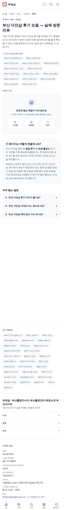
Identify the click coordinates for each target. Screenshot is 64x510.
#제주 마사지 (47, 372)
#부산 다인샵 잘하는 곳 (13, 58)
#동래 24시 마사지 (41, 346)
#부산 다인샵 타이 (51, 63)
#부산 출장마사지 (11, 340)
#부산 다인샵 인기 (11, 79)
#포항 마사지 (9, 366)
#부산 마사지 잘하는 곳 (13, 335)
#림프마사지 (39, 382)
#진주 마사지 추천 (27, 361)
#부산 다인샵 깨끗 (11, 84)
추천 (12, 14)
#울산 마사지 (42, 366)
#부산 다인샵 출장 (50, 73)
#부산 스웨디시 (32, 335)
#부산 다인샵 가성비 (31, 73)
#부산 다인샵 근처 (35, 68)
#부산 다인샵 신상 (30, 79)
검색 (47, 125)
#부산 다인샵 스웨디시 (31, 63)
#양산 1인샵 (43, 361)
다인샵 (26, 14)
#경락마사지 (25, 382)
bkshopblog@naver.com (15, 497)
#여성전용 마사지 (27, 377)
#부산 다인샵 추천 (33, 58)
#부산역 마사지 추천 (12, 351)
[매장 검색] (44, 4)
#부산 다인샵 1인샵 (11, 73)
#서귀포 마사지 (10, 377)
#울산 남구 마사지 (11, 372)
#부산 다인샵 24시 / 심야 (13, 68)
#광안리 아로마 (10, 346)
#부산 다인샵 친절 (48, 79)
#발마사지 (8, 387)
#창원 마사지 (45, 356)
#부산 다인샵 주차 (30, 84)
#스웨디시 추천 (10, 382)
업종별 (31, 125)
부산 (19, 14)
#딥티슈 (51, 382)
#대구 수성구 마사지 (32, 351)
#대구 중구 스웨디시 (12, 356)
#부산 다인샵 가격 (11, 63)
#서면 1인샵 (25, 346)
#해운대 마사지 (28, 340)
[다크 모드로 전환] (51, 4)
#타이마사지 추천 (45, 377)
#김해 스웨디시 (10, 361)
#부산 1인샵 (47, 335)
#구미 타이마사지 (25, 366)
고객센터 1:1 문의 (37, 497)
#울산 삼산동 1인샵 (30, 372)
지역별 (15, 125)
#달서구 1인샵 (29, 356)
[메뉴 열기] (57, 4)
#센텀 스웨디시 (44, 340)
